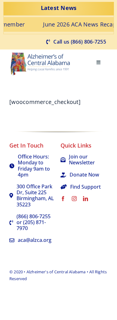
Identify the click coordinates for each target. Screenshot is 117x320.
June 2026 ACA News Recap (73, 24)
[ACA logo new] (42, 52)
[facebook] (63, 198)
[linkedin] (85, 198)
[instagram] (74, 198)
